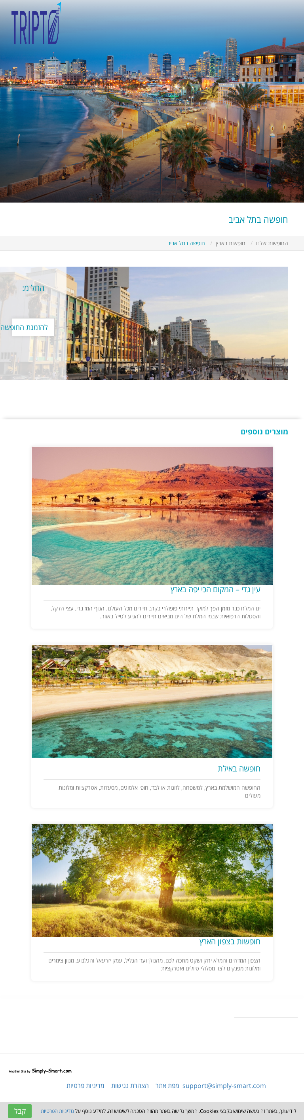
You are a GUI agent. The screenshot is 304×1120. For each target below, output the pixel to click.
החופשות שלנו (272, 243)
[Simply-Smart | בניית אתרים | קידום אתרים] (40, 1069)
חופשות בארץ (230, 243)
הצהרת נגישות (130, 1085)
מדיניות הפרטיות (57, 1110)
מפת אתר (167, 1085)
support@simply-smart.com (224, 1085)
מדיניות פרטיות (85, 1085)
